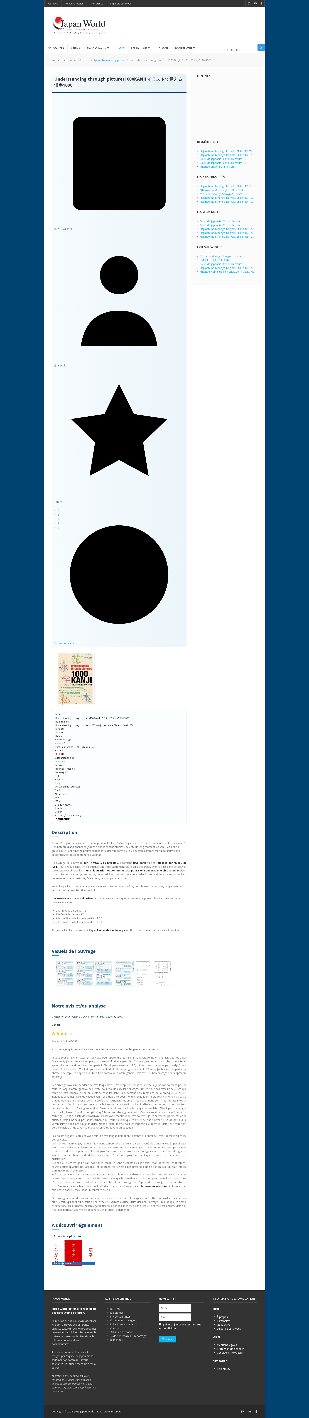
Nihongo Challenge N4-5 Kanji (217, 166)
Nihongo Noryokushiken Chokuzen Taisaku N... (227, 271)
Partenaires (223, 1321)
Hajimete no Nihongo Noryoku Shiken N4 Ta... (227, 201)
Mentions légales (227, 1345)
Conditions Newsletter (230, 1352)
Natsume (60, 761)
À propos (222, 1317)
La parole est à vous (229, 1328)
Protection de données (230, 1349)
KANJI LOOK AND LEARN (214, 260)
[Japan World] (79, 25)
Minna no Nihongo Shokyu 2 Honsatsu (222, 194)
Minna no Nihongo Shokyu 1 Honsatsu (222, 256)
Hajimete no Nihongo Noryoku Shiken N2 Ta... (227, 155)
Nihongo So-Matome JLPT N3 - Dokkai (223, 190)
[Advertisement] (192, 19)
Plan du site (224, 1369)
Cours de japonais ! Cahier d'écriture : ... (223, 159)
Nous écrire (223, 1324)
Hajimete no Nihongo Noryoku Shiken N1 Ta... (227, 151)
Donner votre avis (63, 643)
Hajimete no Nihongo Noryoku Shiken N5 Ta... (227, 186)
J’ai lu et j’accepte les (180, 1326)
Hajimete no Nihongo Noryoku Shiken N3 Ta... (227, 197)
